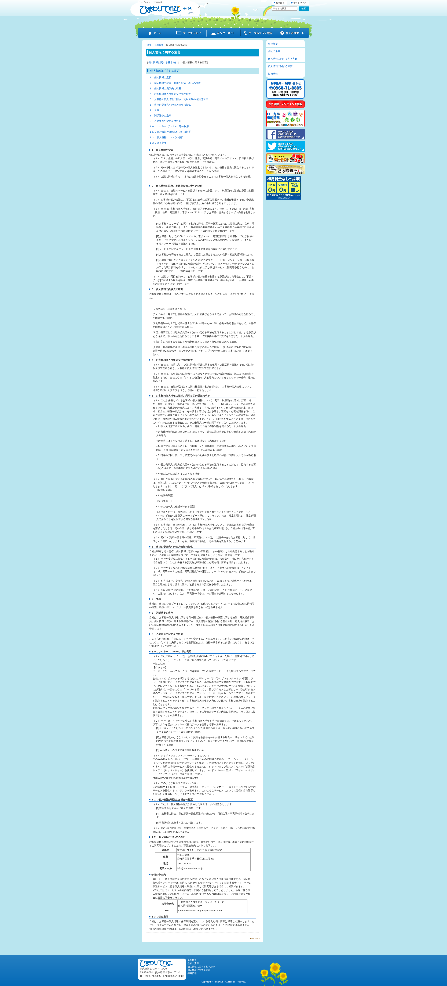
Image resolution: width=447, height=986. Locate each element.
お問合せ (280, 3)
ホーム (155, 33)
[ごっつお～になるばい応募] (285, 173)
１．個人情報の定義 (160, 77)
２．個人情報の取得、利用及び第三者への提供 (175, 83)
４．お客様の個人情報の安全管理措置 (170, 93)
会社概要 (159, 45)
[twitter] (285, 150)
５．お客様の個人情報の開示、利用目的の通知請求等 (178, 99)
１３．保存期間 (157, 142)
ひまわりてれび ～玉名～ (166, 10)
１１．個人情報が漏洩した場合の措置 (170, 131)
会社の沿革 (274, 51)
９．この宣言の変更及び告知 (165, 121)
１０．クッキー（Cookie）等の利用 (169, 126)
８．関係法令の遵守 (160, 115)
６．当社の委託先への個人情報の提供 (170, 104)
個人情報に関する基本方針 (163, 62)
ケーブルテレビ (189, 33)
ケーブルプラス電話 (258, 33)
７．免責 (154, 110)
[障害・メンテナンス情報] (285, 107)
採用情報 (273, 73)
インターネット (223, 33)
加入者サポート (292, 33)
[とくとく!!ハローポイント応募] (285, 162)
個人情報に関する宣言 (280, 66)
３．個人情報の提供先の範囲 (165, 88)
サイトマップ (300, 3)
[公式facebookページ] (285, 138)
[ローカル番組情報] (285, 126)
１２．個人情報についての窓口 (166, 137)
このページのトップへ (255, 939)
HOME (149, 45)
